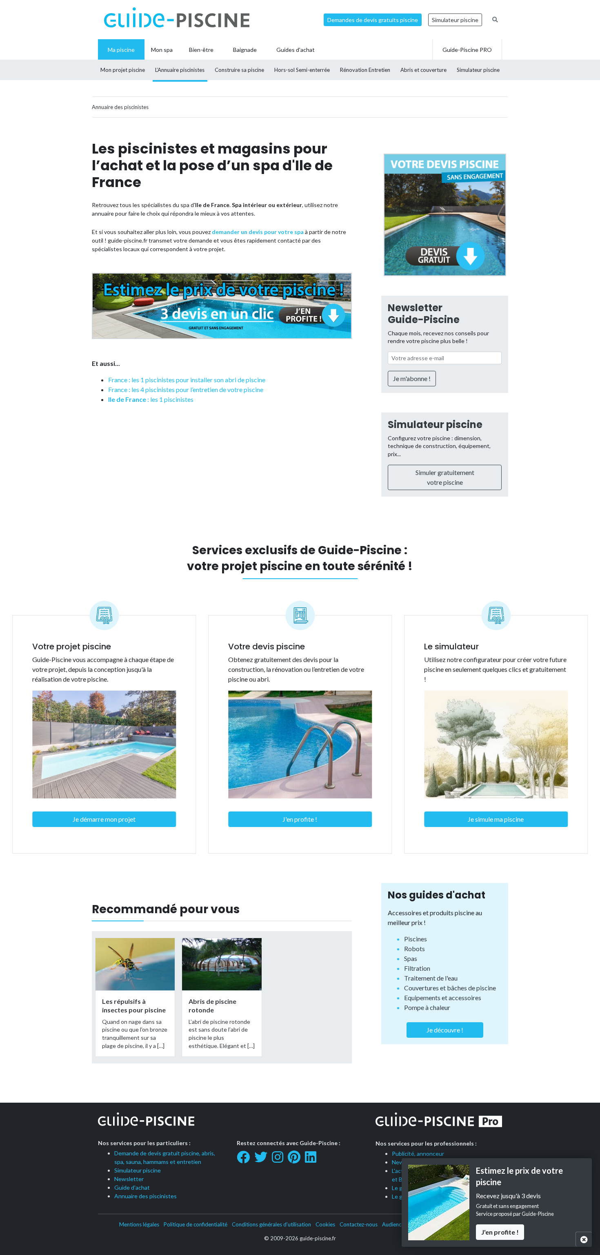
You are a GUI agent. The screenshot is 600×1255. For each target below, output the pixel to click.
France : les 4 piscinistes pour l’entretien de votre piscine (185, 389)
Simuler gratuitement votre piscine (445, 477)
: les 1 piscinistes (150, 399)
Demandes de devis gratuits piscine (372, 19)
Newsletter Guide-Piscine (424, 313)
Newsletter (129, 1178)
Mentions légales (139, 1224)
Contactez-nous (359, 1224)
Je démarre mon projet (104, 819)
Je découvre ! (445, 1030)
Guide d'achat (132, 1187)
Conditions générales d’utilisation (271, 1224)
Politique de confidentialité (195, 1224)
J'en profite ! (299, 819)
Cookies (325, 1224)
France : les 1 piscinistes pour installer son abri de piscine (186, 379)
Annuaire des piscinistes (145, 1196)
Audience (393, 1224)
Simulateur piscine (455, 19)
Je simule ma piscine (496, 819)
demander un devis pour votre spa (258, 231)
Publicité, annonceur (418, 1153)
